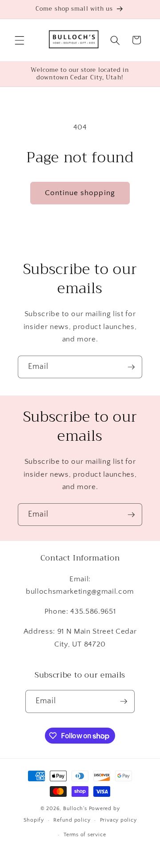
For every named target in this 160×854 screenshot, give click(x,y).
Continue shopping (80, 193)
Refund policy (71, 820)
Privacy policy (118, 820)
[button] (19, 40)
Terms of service (85, 835)
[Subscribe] (131, 367)
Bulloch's (75, 808)
